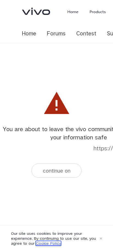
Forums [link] (56, 33)
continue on (56, 170)
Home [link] (29, 33)
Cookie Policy (48, 243)
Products (97, 12)
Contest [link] (86, 33)
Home (72, 12)
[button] (101, 238)
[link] (36, 11)
